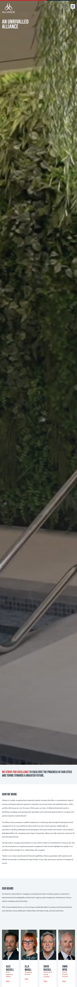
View (7, 981)
